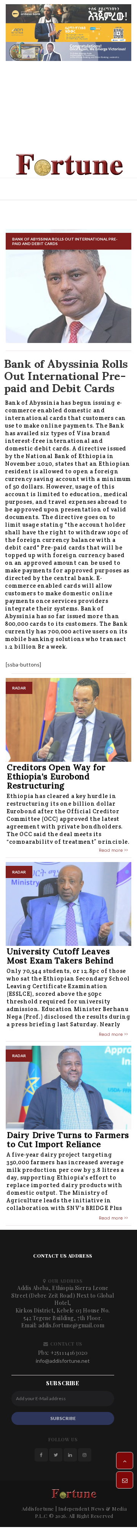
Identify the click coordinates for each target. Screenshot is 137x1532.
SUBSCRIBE (63, 1420)
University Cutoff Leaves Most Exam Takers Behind (60, 958)
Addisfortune (38, 1511)
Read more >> (113, 852)
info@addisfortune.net (63, 1363)
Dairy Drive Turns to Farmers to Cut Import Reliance (68, 1142)
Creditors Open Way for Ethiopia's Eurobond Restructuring (56, 778)
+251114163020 (69, 1354)
